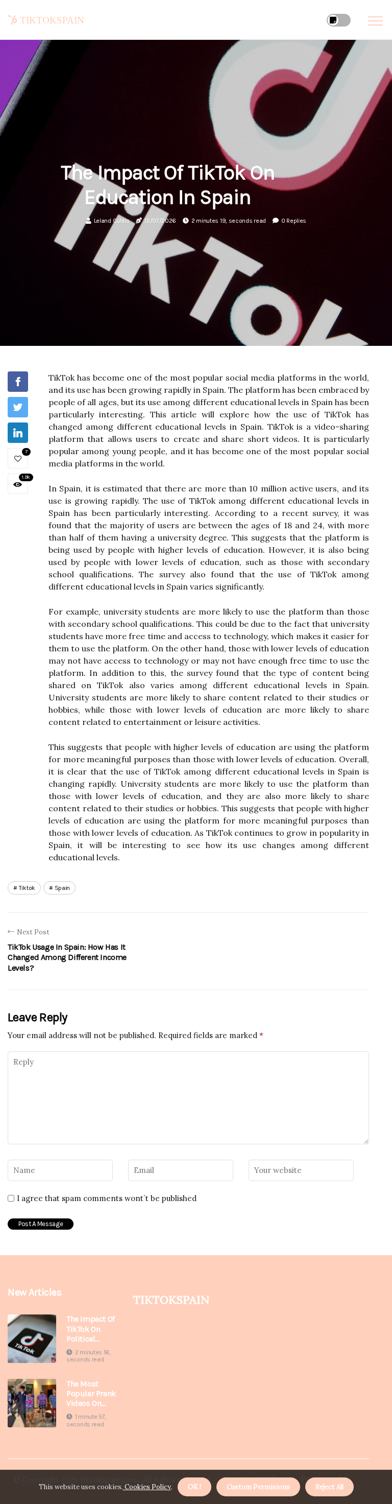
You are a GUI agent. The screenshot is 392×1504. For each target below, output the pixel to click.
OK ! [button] (194, 1487)
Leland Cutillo (112, 220)
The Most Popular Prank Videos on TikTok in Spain (91, 1393)
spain (62, 887)
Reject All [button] (329, 1487)
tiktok (27, 887)
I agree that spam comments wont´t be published (107, 1198)
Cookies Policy (147, 1487)
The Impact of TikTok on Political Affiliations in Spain (90, 1329)
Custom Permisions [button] (258, 1487)
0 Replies (293, 220)
